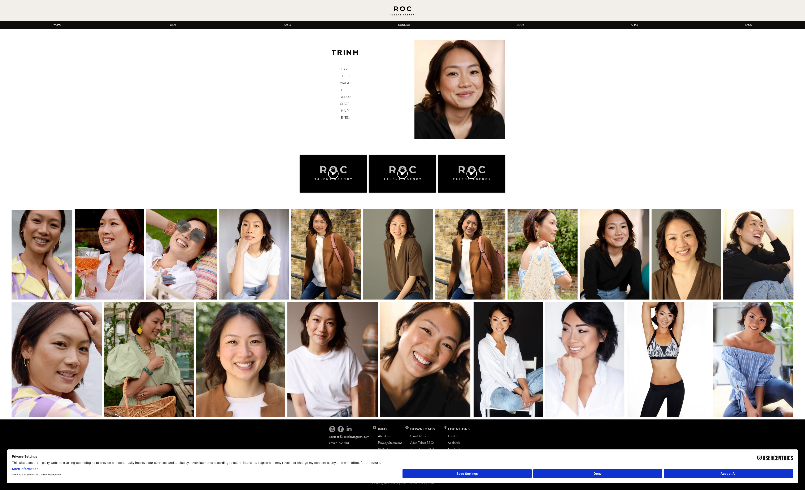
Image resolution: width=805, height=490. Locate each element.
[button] (58, 25)
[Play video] (333, 173)
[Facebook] (341, 429)
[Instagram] (332, 429)
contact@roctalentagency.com (349, 436)
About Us (384, 435)
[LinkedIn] (349, 429)
